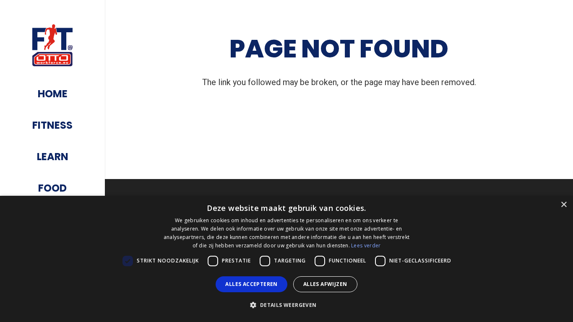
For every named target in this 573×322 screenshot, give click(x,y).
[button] (286, 305)
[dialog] (286, 259)
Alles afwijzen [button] (325, 284)
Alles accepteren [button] (251, 284)
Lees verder (365, 245)
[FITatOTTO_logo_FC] (52, 45)
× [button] (563, 205)
